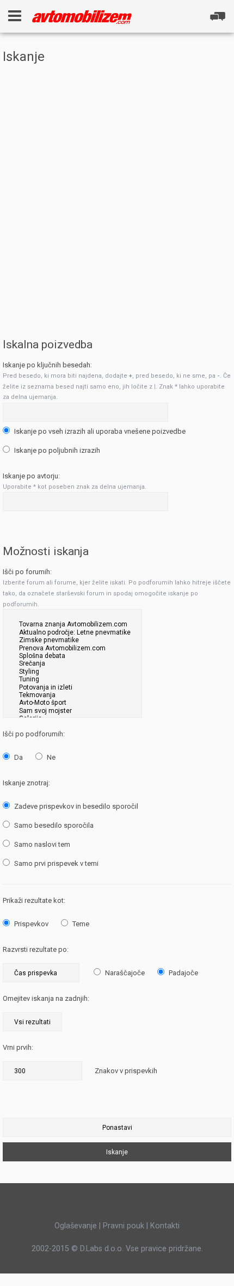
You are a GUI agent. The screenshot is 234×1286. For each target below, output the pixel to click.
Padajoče (182, 973)
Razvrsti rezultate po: (36, 949)
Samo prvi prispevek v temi (55, 863)
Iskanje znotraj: (26, 783)
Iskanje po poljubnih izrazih (56, 450)
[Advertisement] (117, 192)
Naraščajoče (124, 973)
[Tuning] (72, 679)
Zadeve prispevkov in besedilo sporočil (75, 806)
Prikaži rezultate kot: (34, 900)
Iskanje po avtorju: (31, 476)
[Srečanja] (72, 663)
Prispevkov (30, 924)
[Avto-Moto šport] (72, 702)
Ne (50, 757)
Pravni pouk (123, 1225)
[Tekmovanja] (72, 695)
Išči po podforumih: (34, 734)
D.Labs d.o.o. (102, 1248)
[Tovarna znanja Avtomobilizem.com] (72, 624)
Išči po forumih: (27, 572)
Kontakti (165, 1225)
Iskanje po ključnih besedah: (47, 365)
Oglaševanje (75, 1225)
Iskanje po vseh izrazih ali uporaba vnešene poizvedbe (99, 431)
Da (18, 757)
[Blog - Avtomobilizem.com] (82, 17)
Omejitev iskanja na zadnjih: (46, 998)
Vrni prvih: (18, 1047)
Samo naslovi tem (41, 844)
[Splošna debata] (72, 656)
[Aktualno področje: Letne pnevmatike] (72, 632)
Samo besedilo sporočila (53, 825)
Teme (80, 924)
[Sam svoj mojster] (72, 711)
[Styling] (72, 671)
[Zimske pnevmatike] (72, 640)
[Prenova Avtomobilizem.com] (72, 648)
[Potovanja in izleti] (72, 687)
